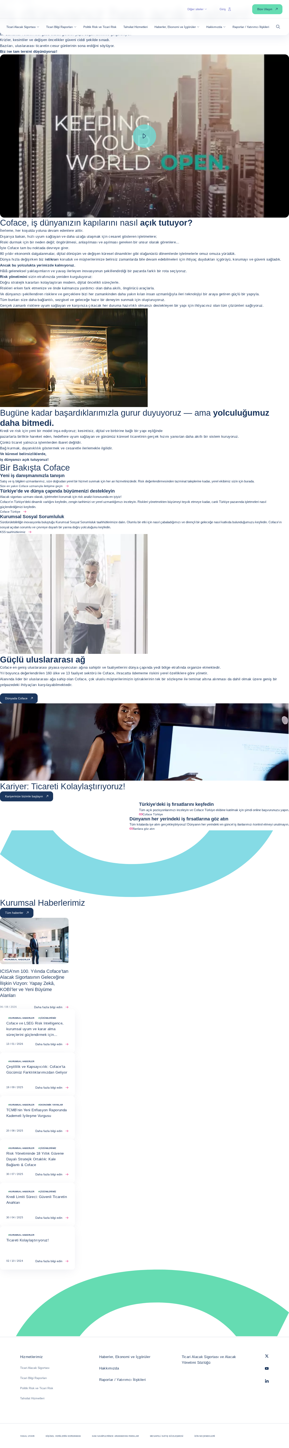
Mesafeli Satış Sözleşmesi (166, 1436)
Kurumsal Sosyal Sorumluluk (32, 516)
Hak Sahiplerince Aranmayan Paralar (115, 1436)
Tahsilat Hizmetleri (32, 1398)
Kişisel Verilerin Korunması (63, 1436)
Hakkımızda (109, 1368)
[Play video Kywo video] (144, 136)
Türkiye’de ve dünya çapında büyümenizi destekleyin (57, 491)
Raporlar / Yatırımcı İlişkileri (122, 1380)
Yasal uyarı (27, 1436)
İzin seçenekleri (204, 1436)
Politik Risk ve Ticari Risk (36, 1388)
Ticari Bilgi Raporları (33, 1378)
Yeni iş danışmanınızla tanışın (32, 475)
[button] (22, 26)
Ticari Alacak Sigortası (35, 1367)
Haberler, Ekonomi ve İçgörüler (124, 1357)
